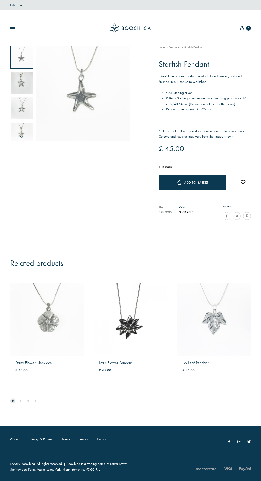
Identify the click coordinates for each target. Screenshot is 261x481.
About (14, 439)
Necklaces (174, 47)
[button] (12, 400)
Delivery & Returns (40, 439)
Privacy (83, 439)
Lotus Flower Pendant (115, 362)
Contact (102, 439)
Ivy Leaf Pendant (195, 362)
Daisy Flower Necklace (33, 362)
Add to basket (196, 182)
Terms (66, 439)
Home (162, 47)
